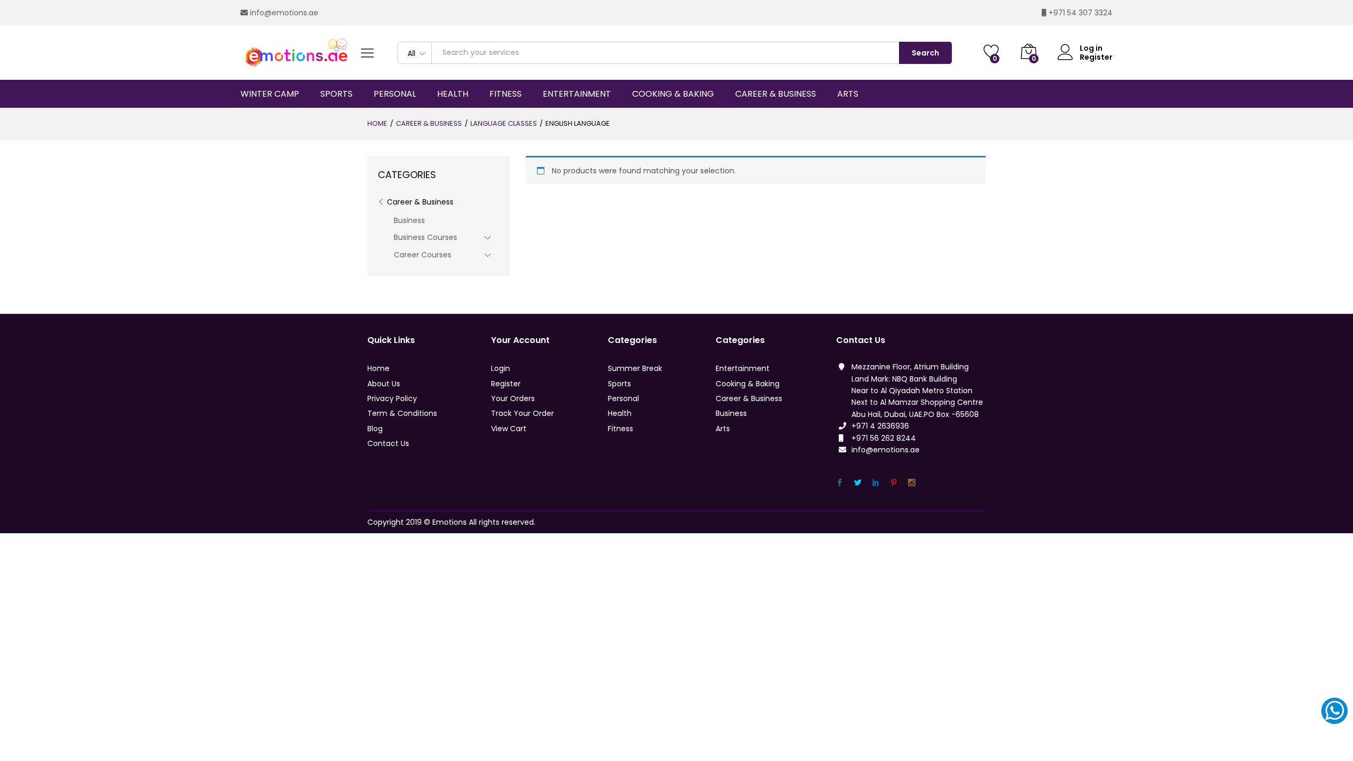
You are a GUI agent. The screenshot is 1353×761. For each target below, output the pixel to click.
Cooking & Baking (748, 383)
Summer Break (635, 368)
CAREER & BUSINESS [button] (775, 94)
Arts (723, 428)
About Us (383, 383)
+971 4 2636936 (880, 426)
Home (378, 368)
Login (500, 368)
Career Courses (422, 254)
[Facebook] (840, 483)
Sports (619, 383)
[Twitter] (858, 483)
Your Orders (513, 398)
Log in (1091, 48)
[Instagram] (912, 483)
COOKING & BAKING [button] (673, 94)
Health (620, 413)
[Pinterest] (894, 483)
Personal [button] (395, 94)
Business (409, 220)
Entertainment (743, 368)
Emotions (449, 522)
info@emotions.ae (284, 12)
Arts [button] (847, 94)
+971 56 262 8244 (883, 438)
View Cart (508, 428)
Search (925, 53)
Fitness (620, 428)
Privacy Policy (392, 398)
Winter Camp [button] (269, 94)
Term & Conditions (402, 413)
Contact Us (388, 443)
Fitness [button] (505, 94)
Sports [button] (336, 94)
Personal (623, 398)
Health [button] (452, 94)
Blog (375, 428)
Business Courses (425, 237)
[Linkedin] (876, 483)
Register (1096, 57)
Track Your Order (522, 413)
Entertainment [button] (577, 94)
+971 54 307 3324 (1081, 12)
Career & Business (420, 202)
